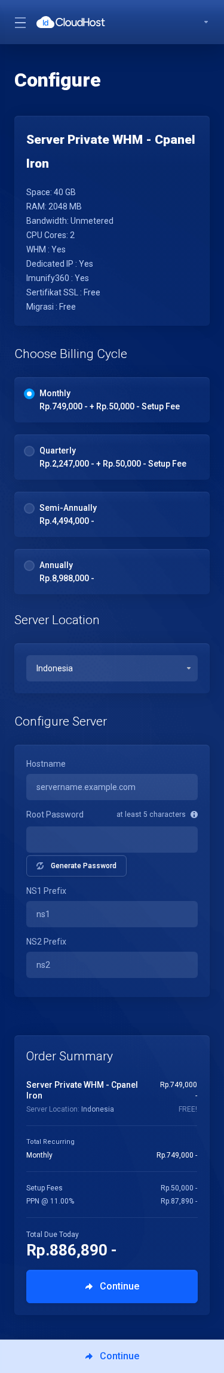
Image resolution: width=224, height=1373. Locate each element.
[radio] (29, 393)
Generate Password (83, 866)
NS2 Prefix (46, 941)
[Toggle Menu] (18, 22)
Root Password (55, 814)
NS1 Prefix (46, 891)
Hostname (46, 764)
